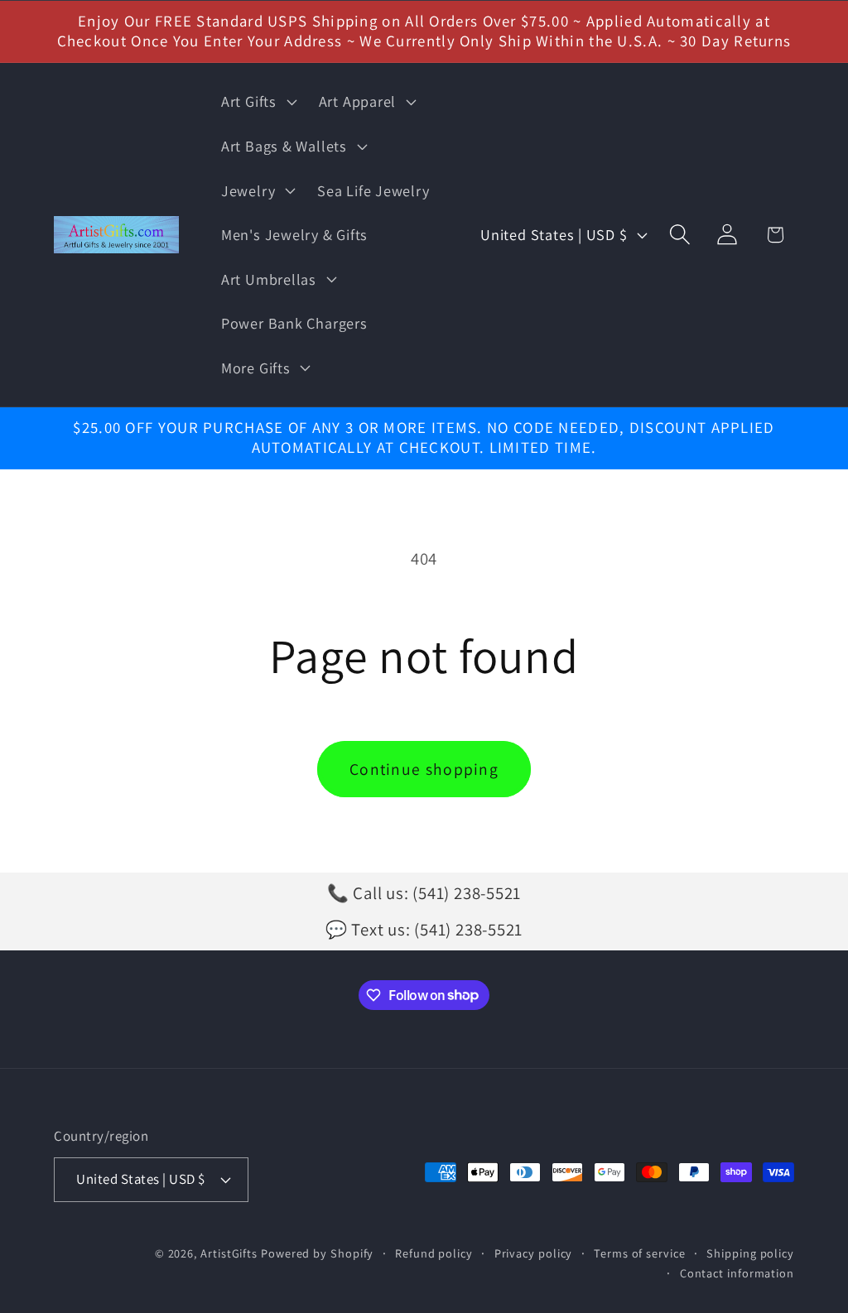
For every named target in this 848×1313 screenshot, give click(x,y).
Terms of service (640, 1253)
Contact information (737, 1273)
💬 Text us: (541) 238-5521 (424, 929)
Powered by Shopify (317, 1253)
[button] (257, 101)
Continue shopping (424, 769)
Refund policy (434, 1253)
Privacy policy (533, 1253)
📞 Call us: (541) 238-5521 (424, 893)
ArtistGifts (229, 1253)
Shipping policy (750, 1253)
